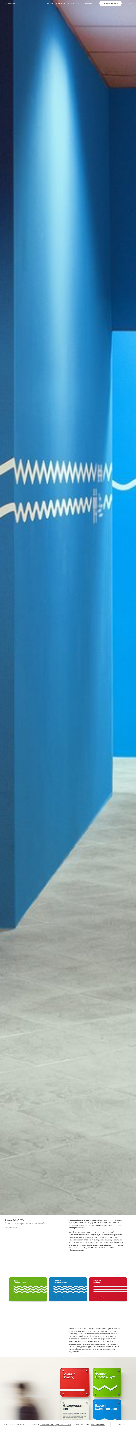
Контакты (88, 3)
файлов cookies (98, 1425)
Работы (50, 3)
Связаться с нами (111, 3)
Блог (79, 3)
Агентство (60, 3)
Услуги (71, 3)
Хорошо (121, 1425)
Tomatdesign (10, 3)
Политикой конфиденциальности (55, 1425)
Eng (129, 3)
